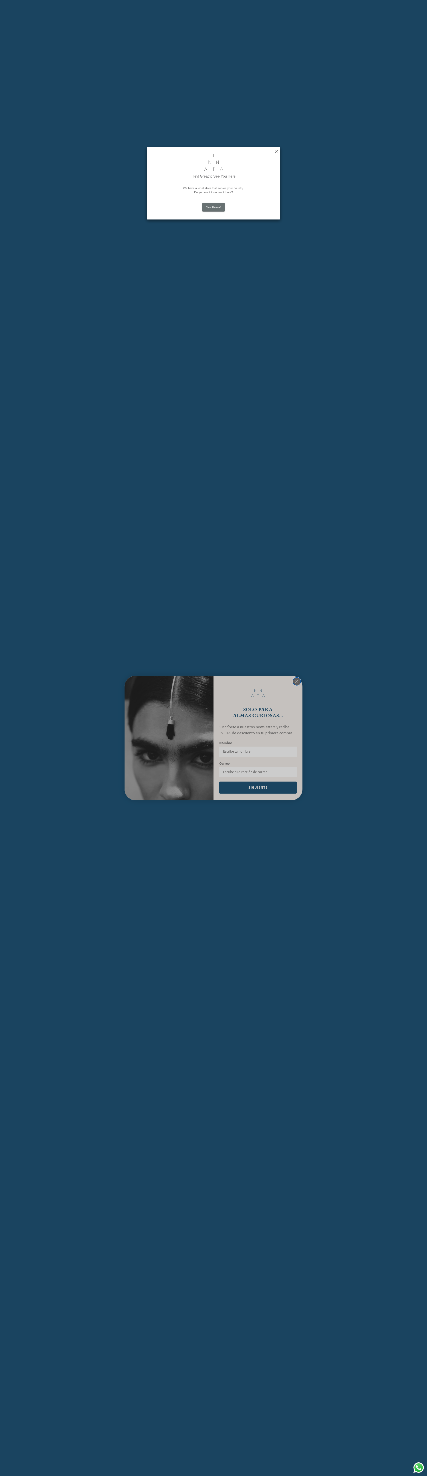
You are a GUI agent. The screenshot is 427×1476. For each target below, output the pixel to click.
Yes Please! (213, 207)
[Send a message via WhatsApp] (419, 1468)
